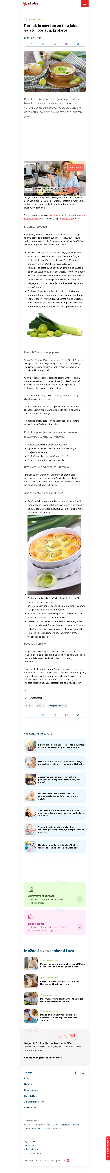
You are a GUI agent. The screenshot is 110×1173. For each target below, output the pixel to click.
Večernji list (29, 1125)
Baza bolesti (30, 1108)
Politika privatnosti (32, 1153)
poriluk (29, 706)
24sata (27, 1128)
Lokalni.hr (65, 1125)
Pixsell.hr (46, 1128)
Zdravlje (28, 1072)
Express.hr (56, 1128)
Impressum (29, 1145)
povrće (40, 706)
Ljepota (28, 1084)
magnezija (67, 218)
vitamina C (79, 215)
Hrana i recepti (31, 1090)
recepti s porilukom (57, 706)
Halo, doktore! (31, 1096)
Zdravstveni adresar (34, 1102)
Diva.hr (56, 1125)
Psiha (27, 1078)
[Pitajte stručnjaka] (108, 1148)
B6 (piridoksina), (32, 218)
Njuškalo (75, 1125)
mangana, (53, 215)
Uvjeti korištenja (31, 1149)
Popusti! (36, 1128)
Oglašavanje (29, 1141)
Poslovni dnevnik (43, 1125)
